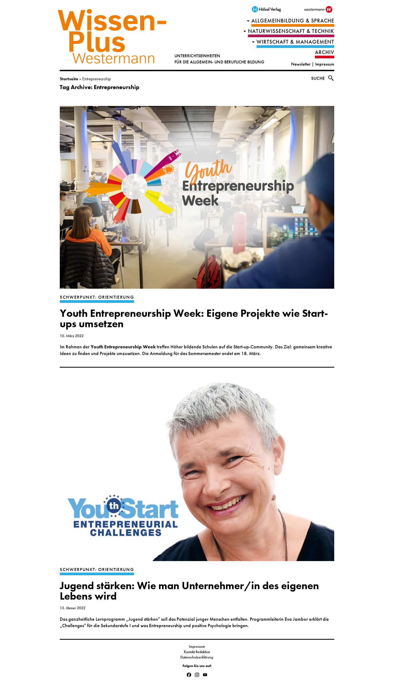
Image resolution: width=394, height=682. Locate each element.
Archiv (324, 52)
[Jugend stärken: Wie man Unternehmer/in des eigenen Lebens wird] (197, 472)
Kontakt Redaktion (197, 651)
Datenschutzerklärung (197, 657)
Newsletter (301, 64)
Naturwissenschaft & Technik (291, 31)
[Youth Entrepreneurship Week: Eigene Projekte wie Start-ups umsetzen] (197, 200)
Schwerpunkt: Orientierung (97, 297)
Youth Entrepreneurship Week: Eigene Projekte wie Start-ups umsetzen (194, 318)
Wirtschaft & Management (295, 42)
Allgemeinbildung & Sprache (292, 20)
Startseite (69, 79)
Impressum (324, 64)
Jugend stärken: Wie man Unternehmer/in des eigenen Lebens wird (189, 591)
